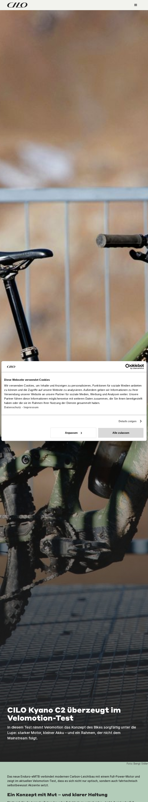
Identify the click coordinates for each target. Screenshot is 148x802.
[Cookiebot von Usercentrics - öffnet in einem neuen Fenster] (128, 366)
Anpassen (71, 432)
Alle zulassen (120, 432)
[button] (136, 5)
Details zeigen (127, 421)
